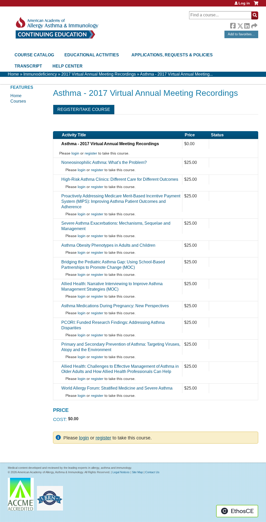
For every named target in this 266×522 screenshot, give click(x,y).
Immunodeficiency (40, 74)
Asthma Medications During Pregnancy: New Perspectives (115, 306)
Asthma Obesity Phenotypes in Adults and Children (108, 245)
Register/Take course (83, 109)
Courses (18, 101)
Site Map (137, 472)
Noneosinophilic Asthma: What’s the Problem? (104, 162)
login (75, 153)
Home (13, 74)
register (91, 153)
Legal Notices (121, 472)
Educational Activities (91, 55)
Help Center (67, 66)
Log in (244, 3)
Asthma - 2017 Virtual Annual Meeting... (176, 74)
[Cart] (256, 5)
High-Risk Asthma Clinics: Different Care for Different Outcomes (119, 179)
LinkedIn (246, 25)
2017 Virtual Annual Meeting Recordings (98, 74)
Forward (253, 24)
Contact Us (152, 472)
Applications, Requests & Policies (172, 55)
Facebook (232, 25)
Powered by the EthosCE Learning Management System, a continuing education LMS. (237, 511)
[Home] (56, 27)
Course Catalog (34, 55)
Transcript (28, 66)
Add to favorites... (241, 34)
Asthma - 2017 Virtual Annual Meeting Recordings (110, 144)
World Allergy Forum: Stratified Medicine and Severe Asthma (116, 388)
